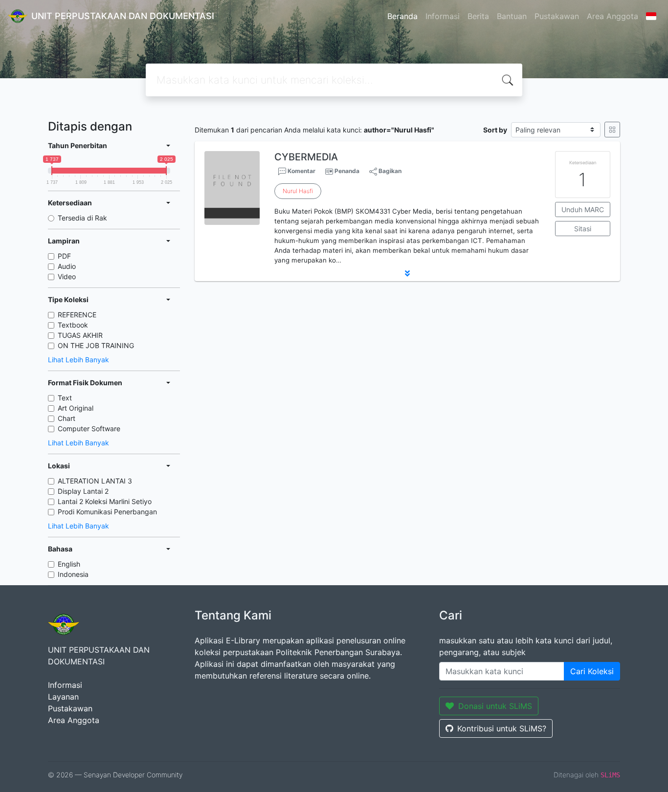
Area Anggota (612, 16)
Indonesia (73, 574)
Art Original (75, 408)
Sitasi (582, 228)
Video (67, 276)
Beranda (402, 16)
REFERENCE (77, 314)
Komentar (300, 171)
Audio (67, 266)
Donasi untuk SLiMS (495, 706)
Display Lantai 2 (83, 491)
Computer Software (89, 428)
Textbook (73, 325)
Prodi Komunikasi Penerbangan (107, 511)
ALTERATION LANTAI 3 (95, 481)
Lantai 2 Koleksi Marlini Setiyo (105, 501)
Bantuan (512, 16)
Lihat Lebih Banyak (78, 359)
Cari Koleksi (592, 671)
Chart (66, 418)
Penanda (346, 171)
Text (65, 398)
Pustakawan (556, 16)
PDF (64, 256)
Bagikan (389, 171)
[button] (407, 273)
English (69, 564)
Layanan (63, 697)
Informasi (442, 16)
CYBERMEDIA (306, 157)
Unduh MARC (582, 209)
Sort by (495, 130)
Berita (478, 16)
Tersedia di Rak (82, 218)
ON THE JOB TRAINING (96, 345)
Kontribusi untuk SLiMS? (501, 728)
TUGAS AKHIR (80, 335)
